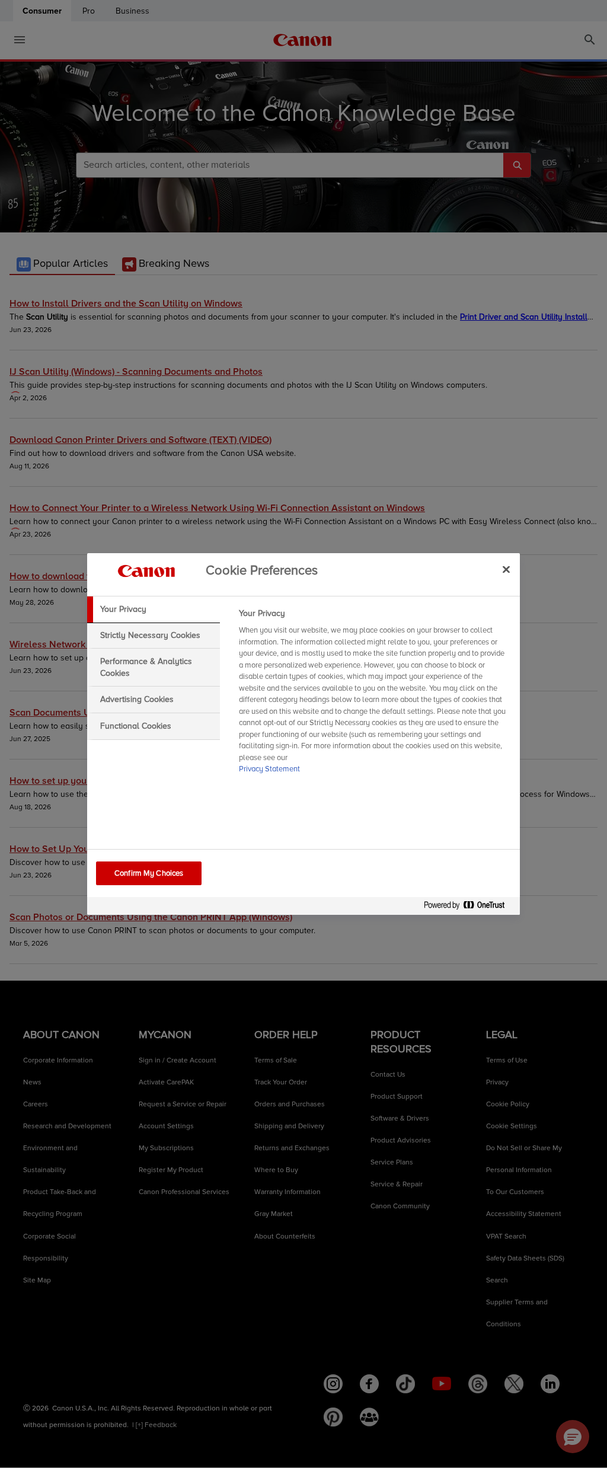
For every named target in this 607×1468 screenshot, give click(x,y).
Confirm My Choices (148, 873)
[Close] (506, 569)
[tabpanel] (374, 694)
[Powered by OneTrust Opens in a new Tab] (469, 907)
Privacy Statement (269, 769)
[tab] (153, 609)
